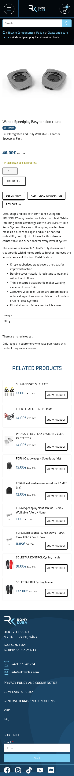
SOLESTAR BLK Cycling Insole (34, 582)
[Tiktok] (29, 770)
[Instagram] (18, 770)
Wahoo (9, 127)
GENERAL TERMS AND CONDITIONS (29, 701)
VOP (7, 710)
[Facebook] (7, 770)
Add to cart (14, 181)
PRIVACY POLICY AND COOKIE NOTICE (30, 683)
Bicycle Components (20, 32)
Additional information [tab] (46, 195)
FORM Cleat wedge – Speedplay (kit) (38, 458)
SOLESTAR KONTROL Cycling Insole (38, 557)
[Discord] (51, 770)
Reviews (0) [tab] (13, 204)
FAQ (6, 719)
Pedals (40, 32)
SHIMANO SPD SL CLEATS (32, 384)
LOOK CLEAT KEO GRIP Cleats (34, 409)
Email (8, 742)
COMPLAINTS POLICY (19, 692)
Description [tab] (13, 195)
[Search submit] (67, 23)
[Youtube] (40, 770)
